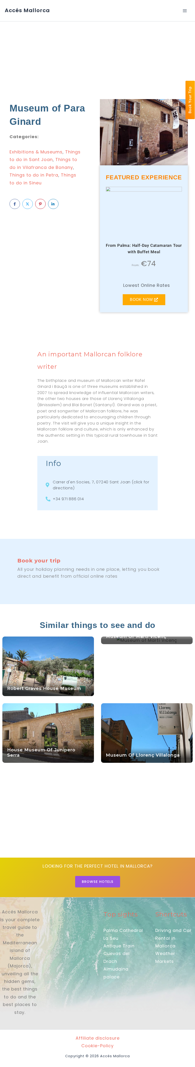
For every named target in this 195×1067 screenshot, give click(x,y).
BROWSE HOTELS (97, 881)
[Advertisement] (97, 56)
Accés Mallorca (27, 10)
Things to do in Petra (34, 175)
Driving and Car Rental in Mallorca (173, 938)
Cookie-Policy (97, 1046)
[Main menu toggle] (184, 10)
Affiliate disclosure (98, 1038)
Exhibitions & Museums (36, 152)
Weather (165, 953)
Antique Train (119, 946)
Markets (164, 961)
